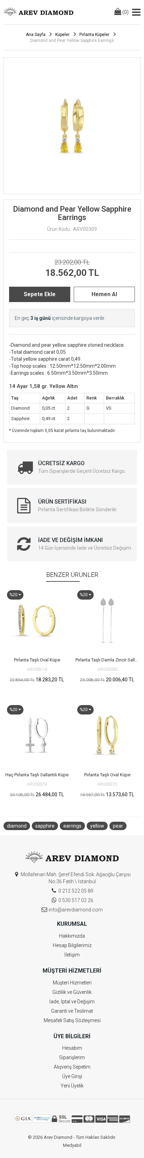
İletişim (72, 955)
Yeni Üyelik (72, 1086)
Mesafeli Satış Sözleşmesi (72, 1020)
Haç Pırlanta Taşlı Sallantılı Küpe (37, 774)
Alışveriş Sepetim (72, 1067)
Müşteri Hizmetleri (72, 982)
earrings (72, 826)
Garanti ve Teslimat (72, 1011)
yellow (97, 826)
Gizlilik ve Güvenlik (72, 992)
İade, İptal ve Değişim (72, 1001)
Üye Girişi (72, 1076)
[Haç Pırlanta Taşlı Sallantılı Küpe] (37, 735)
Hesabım (72, 1048)
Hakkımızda (72, 936)
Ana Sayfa (35, 34)
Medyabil (72, 1145)
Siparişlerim (72, 1057)
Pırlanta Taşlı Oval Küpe (37, 659)
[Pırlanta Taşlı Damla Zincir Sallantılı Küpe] (107, 620)
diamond (17, 826)
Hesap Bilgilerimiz (72, 945)
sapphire (45, 826)
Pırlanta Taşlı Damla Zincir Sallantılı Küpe (108, 659)
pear (118, 826)
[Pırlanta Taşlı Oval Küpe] (37, 620)
